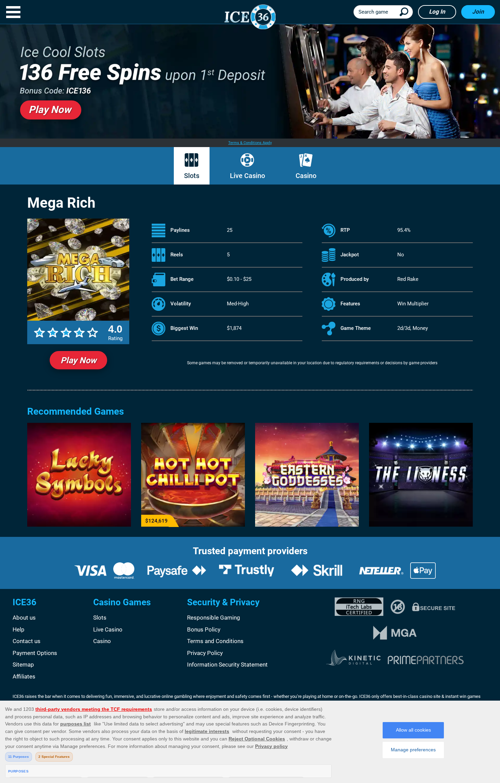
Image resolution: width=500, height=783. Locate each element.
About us (24, 617)
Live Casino (247, 176)
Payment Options (35, 653)
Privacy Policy (205, 653)
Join (478, 11)
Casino (306, 176)
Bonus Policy (203, 629)
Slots (191, 176)
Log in (437, 11)
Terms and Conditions (215, 641)
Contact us (26, 641)
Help (18, 629)
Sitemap (23, 664)
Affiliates (24, 676)
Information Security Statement (227, 664)
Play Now (78, 360)
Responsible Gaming (213, 617)
